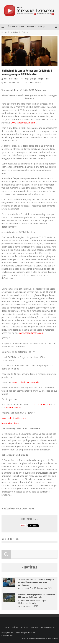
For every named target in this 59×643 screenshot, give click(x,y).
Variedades (34, 627)
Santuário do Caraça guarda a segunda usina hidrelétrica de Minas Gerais (36, 595)
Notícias (38, 82)
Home (4, 32)
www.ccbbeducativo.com (23, 122)
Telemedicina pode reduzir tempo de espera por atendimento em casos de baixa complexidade (36, 582)
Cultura (31, 82)
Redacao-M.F (26, 588)
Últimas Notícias (48, 627)
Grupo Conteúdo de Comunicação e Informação (39, 638)
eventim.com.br (13, 407)
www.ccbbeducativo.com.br (25, 382)
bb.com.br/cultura (41, 404)
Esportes (24, 627)
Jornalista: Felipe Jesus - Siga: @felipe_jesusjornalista (26, 79)
